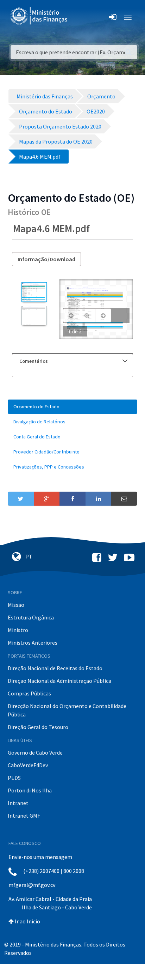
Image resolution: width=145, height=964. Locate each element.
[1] (34, 292)
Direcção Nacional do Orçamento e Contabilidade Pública (67, 710)
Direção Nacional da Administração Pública (59, 680)
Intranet (18, 802)
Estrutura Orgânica (31, 617)
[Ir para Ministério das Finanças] (39, 16)
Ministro (18, 629)
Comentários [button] (33, 361)
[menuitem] (72, 407)
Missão (16, 604)
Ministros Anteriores (32, 642)
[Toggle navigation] (78, 17)
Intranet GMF (24, 815)
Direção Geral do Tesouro (38, 726)
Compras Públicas (29, 693)
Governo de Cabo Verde (35, 752)
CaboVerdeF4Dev (28, 765)
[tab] (72, 361)
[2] (34, 315)
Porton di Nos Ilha (30, 790)
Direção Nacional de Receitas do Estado (55, 668)
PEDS (14, 777)
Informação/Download (46, 259)
